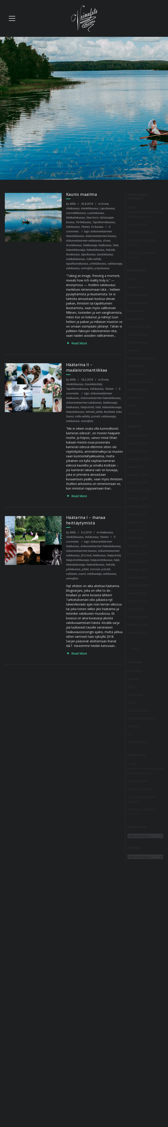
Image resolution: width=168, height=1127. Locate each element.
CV (129, 734)
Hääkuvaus (73, 208)
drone (106, 240)
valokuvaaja (115, 263)
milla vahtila (93, 259)
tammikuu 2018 (138, 506)
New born (92, 217)
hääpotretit (87, 407)
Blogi (131, 687)
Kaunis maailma (81, 194)
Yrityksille (133, 726)
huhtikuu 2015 (137, 632)
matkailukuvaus (75, 259)
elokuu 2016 (136, 609)
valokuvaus (73, 268)
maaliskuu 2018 (138, 490)
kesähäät (109, 412)
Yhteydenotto (137, 742)
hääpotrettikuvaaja (77, 560)
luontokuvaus (105, 254)
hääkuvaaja (90, 245)
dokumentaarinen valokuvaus (84, 240)
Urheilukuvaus (137, 390)
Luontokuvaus (95, 213)
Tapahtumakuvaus (104, 222)
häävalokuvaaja (75, 250)
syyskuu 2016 (136, 601)
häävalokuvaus (95, 250)
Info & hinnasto (138, 710)
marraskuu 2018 (138, 459)
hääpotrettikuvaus (101, 560)
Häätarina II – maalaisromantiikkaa (86, 367)
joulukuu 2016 (137, 577)
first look (86, 555)
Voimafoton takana (141, 718)
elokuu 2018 (136, 467)
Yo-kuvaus (97, 227)
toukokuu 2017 (138, 561)
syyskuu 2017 (136, 530)
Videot (131, 702)
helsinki (110, 250)
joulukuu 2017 (137, 514)
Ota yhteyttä (136, 366)
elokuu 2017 (136, 538)
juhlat (99, 412)
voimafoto (87, 268)
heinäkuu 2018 (137, 475)
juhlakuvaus (73, 569)
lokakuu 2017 (136, 522)
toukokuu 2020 (138, 435)
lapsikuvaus (88, 254)
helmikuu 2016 (137, 625)
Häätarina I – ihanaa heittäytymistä (85, 520)
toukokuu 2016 (138, 617)
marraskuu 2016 (138, 585)
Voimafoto (134, 671)
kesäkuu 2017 (137, 554)
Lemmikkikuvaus (76, 213)
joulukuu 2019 (137, 443)
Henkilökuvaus (89, 208)
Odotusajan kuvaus (141, 358)
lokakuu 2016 (136, 593)
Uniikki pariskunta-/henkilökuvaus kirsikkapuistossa (145, 212)
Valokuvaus (73, 227)
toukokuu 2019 (138, 451)
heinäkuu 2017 (137, 546)
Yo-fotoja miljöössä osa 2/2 (141, 242)
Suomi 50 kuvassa (140, 232)
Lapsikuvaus (107, 208)
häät (115, 245)
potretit (95, 416)
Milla (73, 204)
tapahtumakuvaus (77, 263)
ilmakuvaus (73, 254)
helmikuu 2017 (137, 569)
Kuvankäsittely (93, 384)
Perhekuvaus (83, 222)
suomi (82, 574)
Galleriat (133, 679)
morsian (95, 569)
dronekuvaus (74, 245)
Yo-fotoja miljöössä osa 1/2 (141, 255)
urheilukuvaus (97, 263)
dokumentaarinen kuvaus (101, 236)
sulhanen (71, 574)
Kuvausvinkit (136, 311)
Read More (79, 343)
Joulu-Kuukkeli (137, 224)
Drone (104, 204)
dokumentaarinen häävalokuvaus (100, 398)
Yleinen (85, 227)
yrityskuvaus (102, 268)
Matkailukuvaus (75, 217)
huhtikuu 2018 (137, 483)
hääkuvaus (105, 245)
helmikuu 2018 (137, 498)
